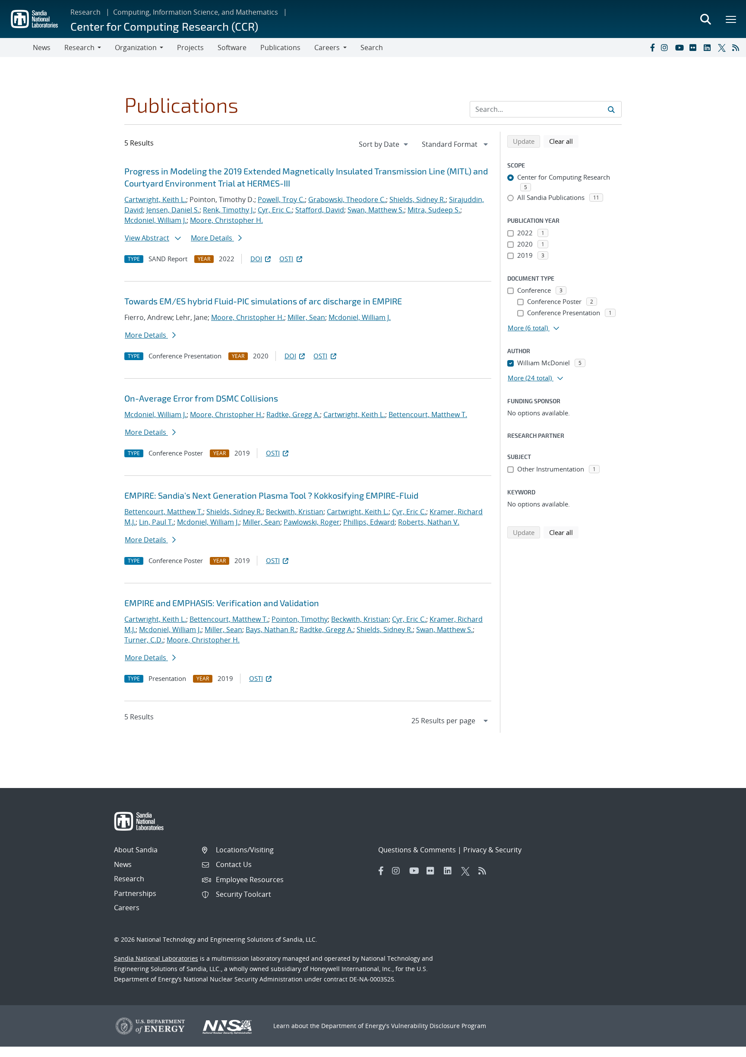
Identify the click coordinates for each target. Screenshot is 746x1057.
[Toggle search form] (705, 18)
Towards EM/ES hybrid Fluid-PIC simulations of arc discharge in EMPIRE (263, 301)
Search (371, 47)
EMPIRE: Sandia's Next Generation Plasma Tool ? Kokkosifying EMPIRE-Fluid (271, 495)
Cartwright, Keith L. (155, 199)
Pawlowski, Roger (312, 522)
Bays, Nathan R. (271, 629)
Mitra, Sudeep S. (434, 210)
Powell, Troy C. (281, 199)
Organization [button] (136, 47)
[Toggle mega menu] (731, 18)
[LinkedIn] (709, 47)
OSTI (286, 258)
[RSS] (737, 47)
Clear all (563, 141)
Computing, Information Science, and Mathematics (195, 12)
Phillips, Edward (369, 522)
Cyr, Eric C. (275, 210)
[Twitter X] (723, 47)
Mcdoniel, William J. (155, 220)
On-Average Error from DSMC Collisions (201, 398)
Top (720, 1047)
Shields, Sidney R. (417, 199)
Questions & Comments (417, 849)
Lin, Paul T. (156, 522)
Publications (280, 47)
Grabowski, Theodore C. (347, 199)
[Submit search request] (611, 109)
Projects (190, 47)
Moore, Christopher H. (226, 220)
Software (232, 47)
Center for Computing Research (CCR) (164, 26)
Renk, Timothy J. (228, 210)
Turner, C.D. (143, 640)
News (42, 47)
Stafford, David (319, 210)
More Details (212, 238)
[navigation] (384, 144)
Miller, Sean (306, 317)
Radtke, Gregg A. (293, 414)
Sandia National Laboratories (156, 958)
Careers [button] (327, 47)
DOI (256, 258)
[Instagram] (666, 47)
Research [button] (79, 47)
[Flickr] (694, 47)
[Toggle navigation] (16, 47)
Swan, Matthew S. (376, 210)
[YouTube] (680, 47)
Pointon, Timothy (300, 619)
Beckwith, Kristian (294, 511)
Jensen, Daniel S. (172, 210)
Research (85, 12)
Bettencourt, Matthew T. (428, 414)
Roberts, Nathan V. (428, 522)
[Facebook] (652, 47)
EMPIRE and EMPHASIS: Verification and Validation (221, 603)
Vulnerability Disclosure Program (438, 1026)
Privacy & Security (492, 849)
